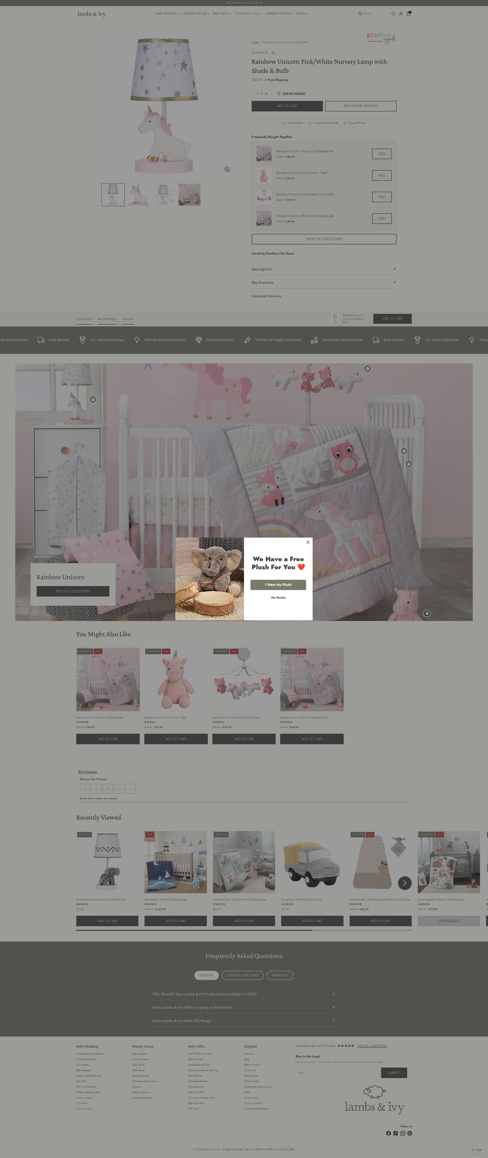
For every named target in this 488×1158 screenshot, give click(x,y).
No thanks (278, 597)
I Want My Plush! (278, 584)
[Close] (308, 542)
